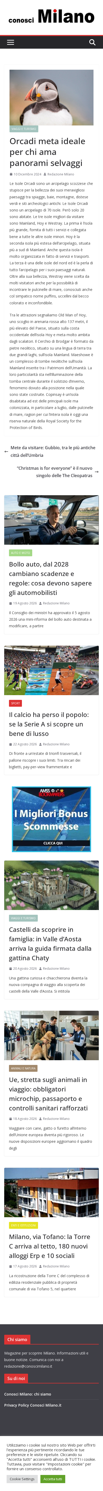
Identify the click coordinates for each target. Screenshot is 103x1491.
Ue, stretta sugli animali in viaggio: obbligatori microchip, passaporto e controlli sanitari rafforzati (48, 1093)
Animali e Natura (23, 1068)
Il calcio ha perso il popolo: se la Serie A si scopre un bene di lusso (49, 724)
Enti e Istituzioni (23, 1225)
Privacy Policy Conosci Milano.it (33, 1405)
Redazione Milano (61, 174)
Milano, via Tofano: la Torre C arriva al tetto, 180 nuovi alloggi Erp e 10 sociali (49, 1246)
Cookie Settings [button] (22, 1479)
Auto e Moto (20, 553)
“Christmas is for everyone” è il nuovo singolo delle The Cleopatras (54, 472)
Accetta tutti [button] (53, 1479)
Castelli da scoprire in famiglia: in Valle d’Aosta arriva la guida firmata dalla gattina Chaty (50, 943)
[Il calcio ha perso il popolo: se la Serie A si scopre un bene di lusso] (51, 670)
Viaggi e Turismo (24, 129)
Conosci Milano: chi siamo (27, 1394)
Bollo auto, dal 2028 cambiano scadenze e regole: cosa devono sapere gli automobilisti (50, 578)
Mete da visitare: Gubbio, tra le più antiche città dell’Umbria (53, 451)
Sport (15, 703)
